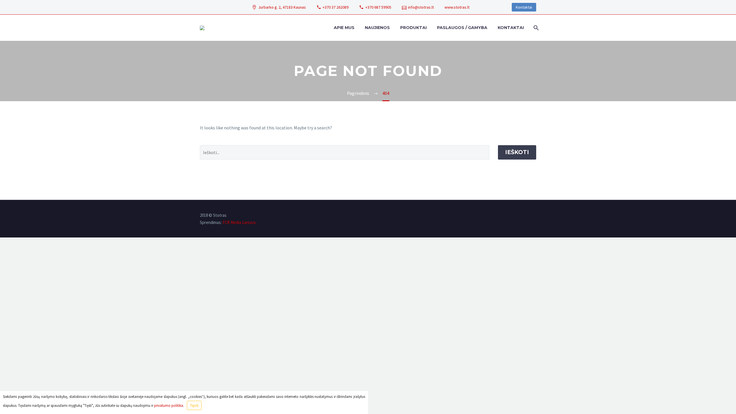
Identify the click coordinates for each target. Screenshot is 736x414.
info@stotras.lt (421, 7)
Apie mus (344, 27)
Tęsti (194, 405)
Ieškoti (517, 152)
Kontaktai (524, 7)
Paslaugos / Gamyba (462, 27)
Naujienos (377, 27)
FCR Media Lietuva (239, 222)
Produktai (413, 27)
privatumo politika (168, 405)
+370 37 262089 (335, 7)
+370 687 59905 (378, 7)
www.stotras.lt (456, 7)
